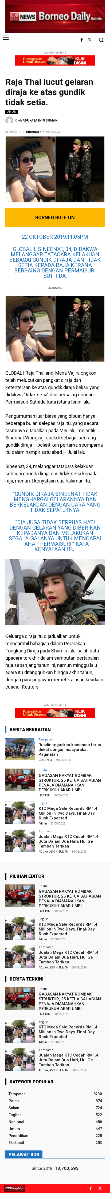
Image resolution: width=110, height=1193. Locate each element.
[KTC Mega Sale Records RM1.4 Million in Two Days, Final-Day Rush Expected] (20, 812)
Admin (43, 823)
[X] (90, 40)
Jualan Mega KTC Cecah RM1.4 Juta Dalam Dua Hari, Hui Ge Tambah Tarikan (69, 841)
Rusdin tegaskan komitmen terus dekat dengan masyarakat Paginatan (69, 749)
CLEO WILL (45, 760)
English (44, 802)
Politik (43, 770)
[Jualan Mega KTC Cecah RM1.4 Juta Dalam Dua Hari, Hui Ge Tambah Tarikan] (20, 841)
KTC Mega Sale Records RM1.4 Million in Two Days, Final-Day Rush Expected (68, 813)
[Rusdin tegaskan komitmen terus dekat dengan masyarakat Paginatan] (20, 749)
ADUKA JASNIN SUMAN (40, 120)
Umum (12, 111)
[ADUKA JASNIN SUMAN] (10, 120)
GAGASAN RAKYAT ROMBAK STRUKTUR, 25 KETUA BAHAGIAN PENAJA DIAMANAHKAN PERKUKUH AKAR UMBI (70, 782)
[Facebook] (81, 40)
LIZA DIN (44, 795)
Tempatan (45, 739)
